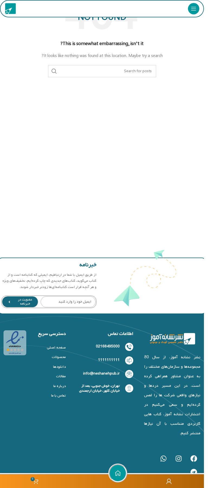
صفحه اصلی (56, 347)
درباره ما (59, 386)
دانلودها (59, 367)
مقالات (61, 376)
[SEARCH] (54, 71)
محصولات (59, 357)
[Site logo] (11, 9)
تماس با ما (58, 395)
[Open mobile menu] (193, 8)
